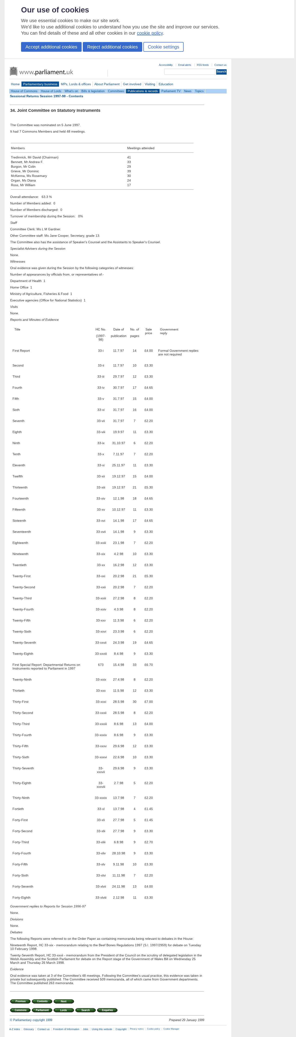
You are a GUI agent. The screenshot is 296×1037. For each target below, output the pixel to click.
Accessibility (166, 65)
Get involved (132, 84)
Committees (116, 91)
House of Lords (51, 91)
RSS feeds (203, 65)
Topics (199, 91)
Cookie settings (163, 46)
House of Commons (24, 91)
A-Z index (14, 1029)
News (187, 91)
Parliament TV (171, 91)
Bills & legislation (93, 91)
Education (166, 84)
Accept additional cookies (51, 46)
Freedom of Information (66, 1029)
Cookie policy (153, 1029)
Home (15, 84)
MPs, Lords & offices (76, 84)
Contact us (220, 65)
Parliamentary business (40, 84)
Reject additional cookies (112, 46)
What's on (71, 91)
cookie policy (150, 33)
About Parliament (107, 84)
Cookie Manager (171, 1029)
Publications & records (143, 91)
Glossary (29, 1029)
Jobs (85, 1029)
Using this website (102, 1029)
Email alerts (184, 65)
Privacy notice (137, 1029)
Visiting (150, 84)
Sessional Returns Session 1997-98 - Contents (46, 96)
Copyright (121, 1029)
